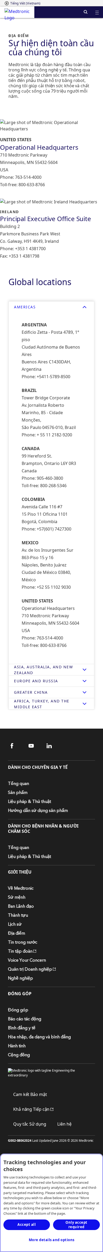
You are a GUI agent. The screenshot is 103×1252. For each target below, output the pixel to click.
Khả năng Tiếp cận (28, 1109)
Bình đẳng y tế (21, 1028)
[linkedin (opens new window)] (52, 746)
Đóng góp (18, 1010)
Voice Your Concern (27, 960)
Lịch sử (15, 924)
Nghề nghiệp (20, 978)
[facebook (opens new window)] (16, 746)
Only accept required (76, 1224)
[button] (97, 9)
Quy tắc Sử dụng (29, 1124)
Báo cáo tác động (24, 1019)
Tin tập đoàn (20, 951)
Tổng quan (18, 783)
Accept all (26, 1224)
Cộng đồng (19, 1055)
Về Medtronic (21, 888)
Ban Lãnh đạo (21, 906)
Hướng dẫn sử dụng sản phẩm (38, 810)
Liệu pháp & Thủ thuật (29, 801)
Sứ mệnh (16, 897)
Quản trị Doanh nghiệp (30, 969)
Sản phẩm (17, 792)
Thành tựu (18, 915)
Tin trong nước (22, 942)
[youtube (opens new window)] (34, 746)
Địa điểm (16, 933)
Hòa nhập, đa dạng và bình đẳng (39, 1037)
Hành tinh (17, 1046)
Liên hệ (64, 1124)
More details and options (51, 1239)
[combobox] (22, 3)
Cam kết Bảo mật (30, 1094)
